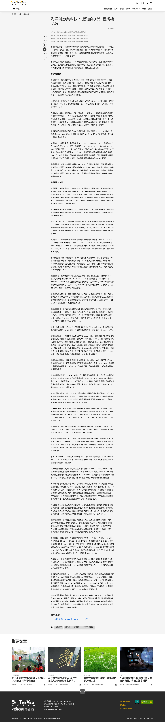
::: (134, 2)
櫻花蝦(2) (58, 627)
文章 (116, 9)
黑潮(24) (76, 627)
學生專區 (136, 9)
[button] (151, 3)
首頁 (15, 14)
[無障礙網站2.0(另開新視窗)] (147, 702)
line (44, 45)
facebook (45, 36)
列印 (45, 53)
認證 (150, 9)
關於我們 (108, 9)
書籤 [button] (45, 58)
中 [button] (44, 49)
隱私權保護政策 (125, 701)
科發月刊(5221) (88, 627)
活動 (128, 9)
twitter (45, 41)
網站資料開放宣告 (126, 708)
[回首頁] (19, 3)
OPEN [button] (82, 691)
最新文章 (26, 14)
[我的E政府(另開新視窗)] (137, 702)
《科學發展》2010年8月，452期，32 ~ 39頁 (70, 619)
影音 (122, 9)
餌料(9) (67, 627)
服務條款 (123, 705)
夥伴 (144, 9)
